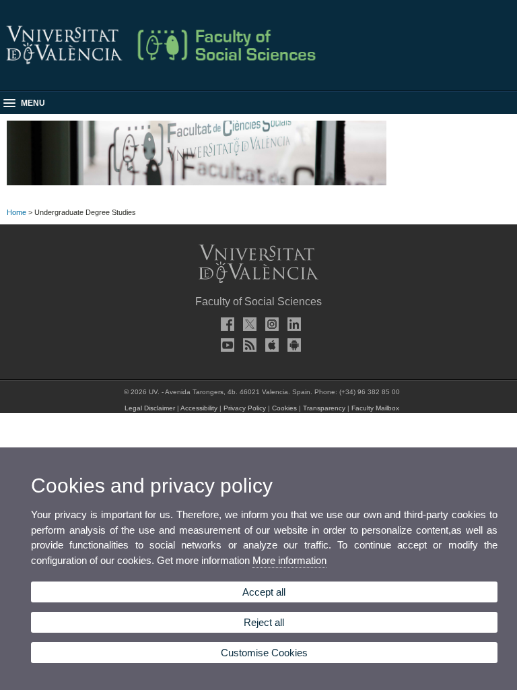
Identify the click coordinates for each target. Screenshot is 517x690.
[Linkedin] (292, 324)
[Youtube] (225, 345)
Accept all (263, 592)
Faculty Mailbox (375, 408)
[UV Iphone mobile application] (270, 345)
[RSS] (248, 345)
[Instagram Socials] (270, 324)
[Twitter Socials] (248, 324)
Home (16, 212)
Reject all (264, 622)
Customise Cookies (264, 652)
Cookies (284, 408)
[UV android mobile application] (292, 345)
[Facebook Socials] (225, 324)
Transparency (324, 408)
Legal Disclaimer (150, 408)
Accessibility (198, 408)
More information (289, 560)
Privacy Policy (244, 408)
